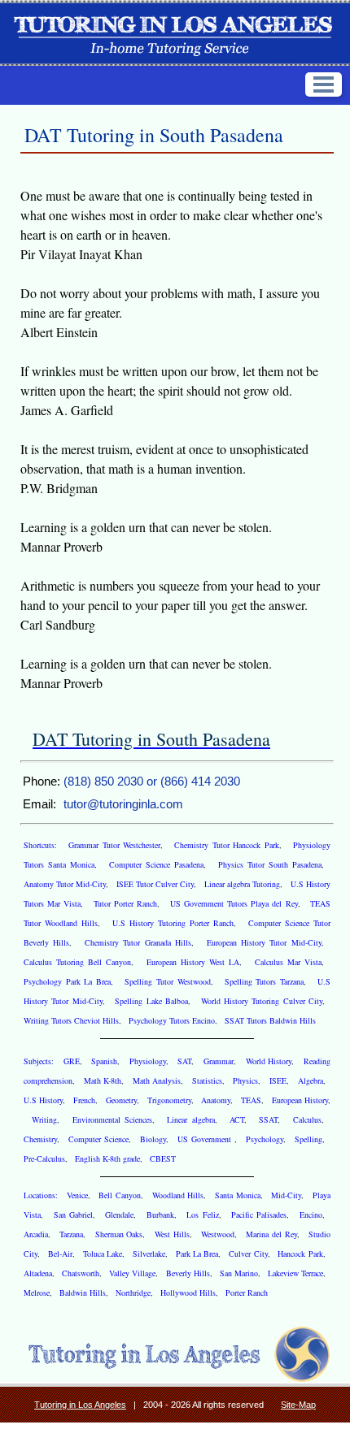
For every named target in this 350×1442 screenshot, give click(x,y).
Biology (153, 1139)
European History (300, 1100)
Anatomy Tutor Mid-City (65, 884)
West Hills (172, 1234)
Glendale (119, 1214)
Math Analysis (157, 1080)
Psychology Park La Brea (67, 981)
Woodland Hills (178, 1195)
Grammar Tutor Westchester (114, 845)
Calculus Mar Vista (288, 962)
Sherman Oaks (119, 1234)
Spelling (308, 1139)
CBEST (163, 1158)
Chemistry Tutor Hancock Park (226, 845)
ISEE (278, 1080)
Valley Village (132, 1273)
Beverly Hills (188, 1273)
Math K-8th (103, 1080)
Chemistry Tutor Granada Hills (138, 942)
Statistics (207, 1080)
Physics (245, 1080)
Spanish (104, 1061)
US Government (205, 1139)
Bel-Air (60, 1253)
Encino (311, 1214)
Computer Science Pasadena (156, 864)
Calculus (307, 1119)
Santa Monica (237, 1195)
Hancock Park (300, 1253)
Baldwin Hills (82, 1292)
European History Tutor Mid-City (264, 942)
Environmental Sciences (112, 1119)
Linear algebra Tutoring (242, 884)
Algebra (310, 1080)
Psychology (264, 1139)
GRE (71, 1061)
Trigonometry (169, 1100)
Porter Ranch (246, 1292)
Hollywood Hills (188, 1292)
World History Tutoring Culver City (261, 1001)
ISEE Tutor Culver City (155, 884)
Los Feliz (202, 1214)
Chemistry (40, 1139)
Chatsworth (80, 1273)
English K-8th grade (107, 1158)
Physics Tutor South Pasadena (270, 864)
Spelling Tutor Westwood (167, 981)
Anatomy (215, 1100)
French (84, 1100)
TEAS (251, 1100)
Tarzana (71, 1234)
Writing (44, 1119)
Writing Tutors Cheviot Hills (71, 1020)
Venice (77, 1195)
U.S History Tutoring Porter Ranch (173, 923)
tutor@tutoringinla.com (123, 804)
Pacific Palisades (259, 1214)
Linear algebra (190, 1119)
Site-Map (298, 1405)
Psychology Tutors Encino (172, 1020)
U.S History (43, 1100)
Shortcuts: (42, 845)
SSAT (268, 1119)
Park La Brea (197, 1253)
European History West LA (193, 962)
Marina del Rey (271, 1234)
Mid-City (286, 1195)
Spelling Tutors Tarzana (264, 981)
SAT (184, 1061)
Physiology (147, 1061)
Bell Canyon (119, 1195)
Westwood (217, 1234)
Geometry (121, 1100)
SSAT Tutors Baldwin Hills (270, 1020)
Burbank (160, 1214)
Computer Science (98, 1139)
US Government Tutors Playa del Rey (234, 903)
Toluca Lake (102, 1253)
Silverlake (149, 1253)
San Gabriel (73, 1214)
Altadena (38, 1273)
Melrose (37, 1292)
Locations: (42, 1195)
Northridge (133, 1292)
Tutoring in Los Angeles (80, 1405)
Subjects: (40, 1061)
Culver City (248, 1253)
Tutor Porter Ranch (125, 903)
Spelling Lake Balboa (151, 1001)
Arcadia (36, 1234)
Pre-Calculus (44, 1158)
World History (269, 1061)
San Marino (239, 1273)
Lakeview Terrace (295, 1273)
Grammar (218, 1061)
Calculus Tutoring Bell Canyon (77, 962)
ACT (237, 1119)
